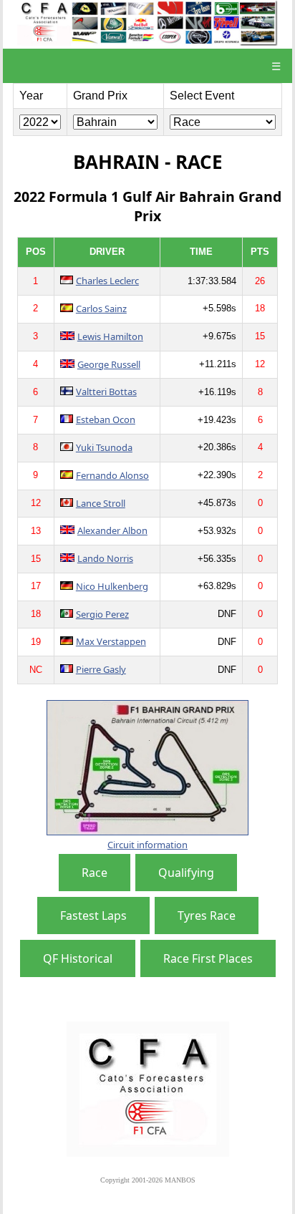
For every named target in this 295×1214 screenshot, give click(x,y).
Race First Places (208, 958)
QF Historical (77, 958)
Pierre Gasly (101, 669)
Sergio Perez (102, 614)
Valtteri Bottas (106, 391)
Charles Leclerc (107, 280)
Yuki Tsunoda (104, 447)
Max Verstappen (111, 641)
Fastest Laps (93, 915)
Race (94, 872)
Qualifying (186, 872)
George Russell (108, 364)
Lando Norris (105, 558)
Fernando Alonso (112, 475)
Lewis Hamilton (110, 336)
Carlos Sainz (101, 308)
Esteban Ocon (105, 419)
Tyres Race (207, 915)
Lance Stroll (100, 503)
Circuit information (147, 844)
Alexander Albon (112, 530)
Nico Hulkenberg (112, 586)
